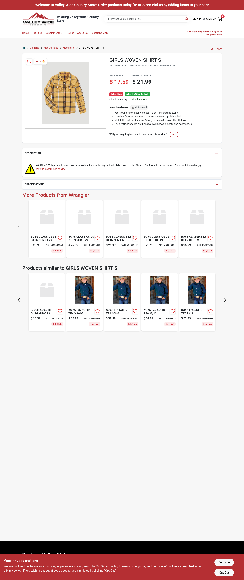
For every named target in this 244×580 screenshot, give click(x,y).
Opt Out (224, 572)
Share (218, 49)
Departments (53, 32)
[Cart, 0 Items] (220, 19)
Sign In (197, 18)
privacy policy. (13, 570)
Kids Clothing (51, 47)
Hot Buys (37, 32)
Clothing (34, 47)
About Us (82, 32)
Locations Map (99, 32)
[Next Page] (225, 226)
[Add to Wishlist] (29, 61)
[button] (122, 153)
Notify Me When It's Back (137, 94)
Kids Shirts (68, 47)
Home (25, 32)
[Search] (186, 19)
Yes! (174, 134)
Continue (224, 562)
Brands (70, 32)
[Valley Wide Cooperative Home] (38, 19)
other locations (139, 99)
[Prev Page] (19, 226)
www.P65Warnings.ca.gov (50, 169)
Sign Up (211, 18)
